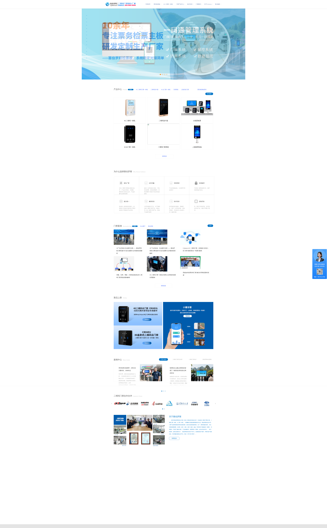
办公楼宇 (141, 226)
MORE (142, 248)
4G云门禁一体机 (164, 89)
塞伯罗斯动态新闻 (205, 359)
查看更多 (164, 156)
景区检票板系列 (200, 89)
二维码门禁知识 (191, 359)
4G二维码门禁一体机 (140, 89)
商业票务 (149, 226)
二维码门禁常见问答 (176, 359)
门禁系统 (174, 89)
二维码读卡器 (153, 89)
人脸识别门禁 (184, 89)
